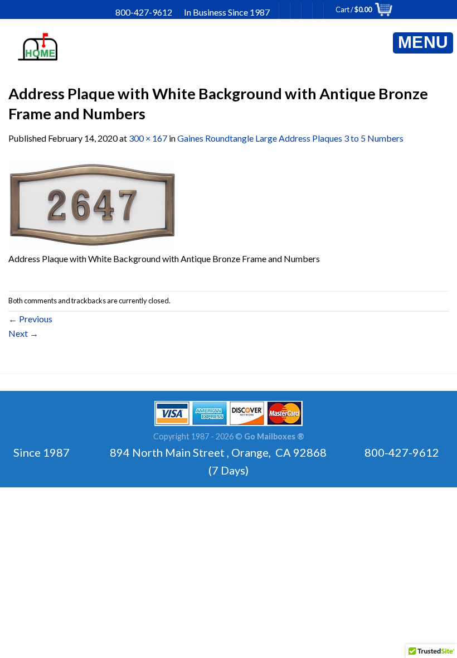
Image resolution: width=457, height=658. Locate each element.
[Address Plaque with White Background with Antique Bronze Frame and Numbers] (92, 204)
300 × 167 (148, 138)
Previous (30, 318)
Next (23, 333)
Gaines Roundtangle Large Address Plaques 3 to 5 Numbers (290, 138)
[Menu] (423, 43)
